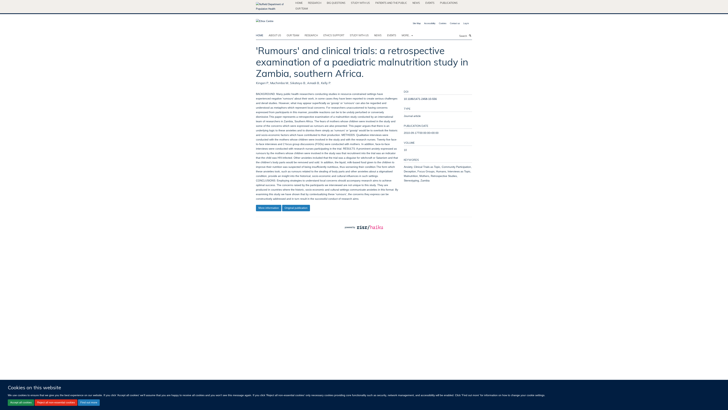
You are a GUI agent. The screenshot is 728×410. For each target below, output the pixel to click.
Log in (466, 23)
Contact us (455, 23)
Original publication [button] (296, 207)
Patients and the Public (391, 2)
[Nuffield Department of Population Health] (274, 6)
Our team (301, 8)
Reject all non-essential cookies (56, 402)
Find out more (88, 402)
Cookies (442, 23)
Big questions (336, 2)
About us (275, 35)
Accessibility (429, 23)
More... (406, 35)
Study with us (360, 2)
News (416, 2)
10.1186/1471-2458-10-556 (420, 98)
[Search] (470, 36)
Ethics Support (333, 35)
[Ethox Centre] (264, 20)
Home (299, 2)
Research (314, 2)
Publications (449, 2)
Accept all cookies (21, 402)
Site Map (417, 23)
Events (430, 2)
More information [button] (268, 207)
